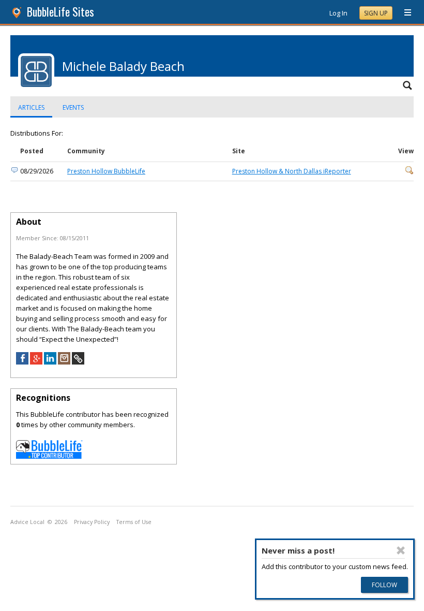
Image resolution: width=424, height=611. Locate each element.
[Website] (78, 362)
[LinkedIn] (50, 362)
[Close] (401, 550)
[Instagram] (64, 362)
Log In (338, 13)
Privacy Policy (92, 522)
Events (73, 107)
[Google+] (36, 362)
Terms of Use (134, 522)
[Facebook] (22, 362)
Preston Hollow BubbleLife (106, 171)
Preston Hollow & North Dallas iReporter (291, 171)
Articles (31, 107)
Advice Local (27, 522)
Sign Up (376, 13)
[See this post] (409, 172)
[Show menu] (404, 13)
